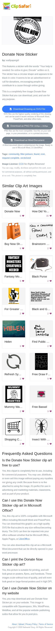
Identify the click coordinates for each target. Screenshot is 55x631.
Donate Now (12, 211)
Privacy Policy (31, 624)
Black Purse (39, 276)
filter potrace (26, 154)
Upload (21, 624)
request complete (10, 158)
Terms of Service (46, 624)
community (14, 154)
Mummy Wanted (15, 406)
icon (43, 154)
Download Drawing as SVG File (28, 109)
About (14, 624)
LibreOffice (24, 539)
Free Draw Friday (43, 374)
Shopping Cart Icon (17, 439)
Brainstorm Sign (42, 243)
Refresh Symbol (15, 374)
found (36, 154)
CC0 (21, 164)
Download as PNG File (28, 126)
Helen (8, 341)
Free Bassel (39, 406)
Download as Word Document (28, 140)
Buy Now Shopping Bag (19, 243)
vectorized (25, 158)
